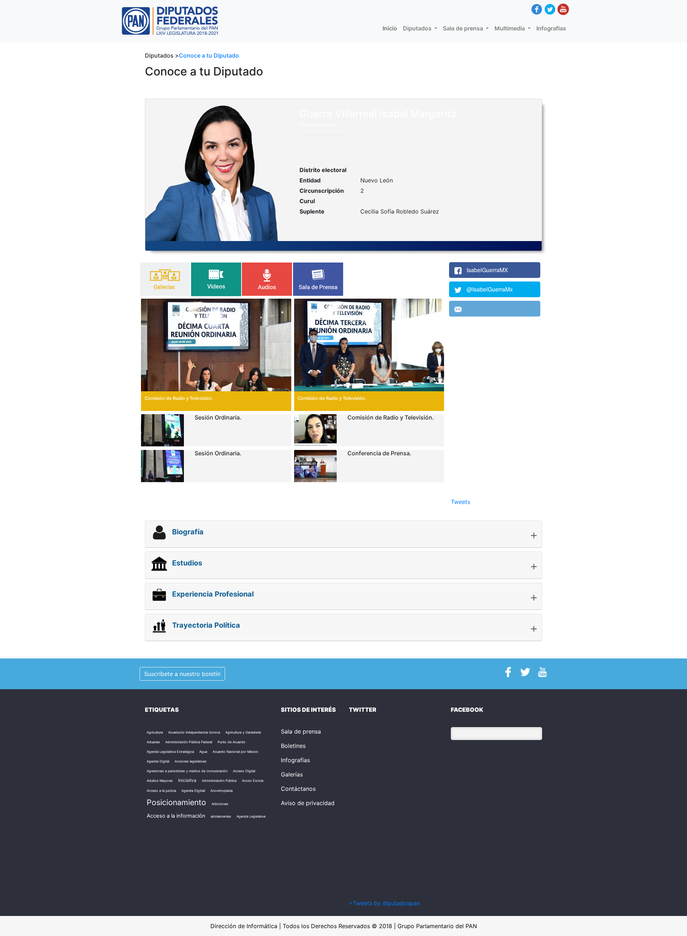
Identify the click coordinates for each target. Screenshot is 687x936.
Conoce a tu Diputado (209, 55)
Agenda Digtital (193, 791)
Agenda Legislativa (251, 816)
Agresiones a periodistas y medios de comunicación (187, 771)
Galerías (292, 774)
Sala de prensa (301, 731)
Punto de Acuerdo (231, 742)
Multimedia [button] (510, 28)
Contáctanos (298, 788)
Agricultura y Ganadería (243, 732)
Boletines (293, 745)
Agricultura (155, 732)
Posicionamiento (176, 802)
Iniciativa (187, 780)
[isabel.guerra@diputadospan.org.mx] (494, 309)
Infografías (551, 28)
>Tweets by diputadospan (384, 903)
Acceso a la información (176, 816)
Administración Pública (219, 781)
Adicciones (219, 804)
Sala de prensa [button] (463, 28)
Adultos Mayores (160, 781)
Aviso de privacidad (308, 803)
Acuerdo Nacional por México (235, 752)
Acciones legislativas (190, 761)
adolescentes (221, 816)
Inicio (391, 28)
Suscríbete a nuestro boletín (182, 673)
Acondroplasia (221, 791)
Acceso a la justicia (161, 791)
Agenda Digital (158, 761)
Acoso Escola (252, 781)
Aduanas (153, 742)
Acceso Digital (244, 771)
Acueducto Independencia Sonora (194, 732)
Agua (203, 752)
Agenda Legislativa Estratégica (170, 752)
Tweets (460, 501)
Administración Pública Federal (188, 742)
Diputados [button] (418, 28)
